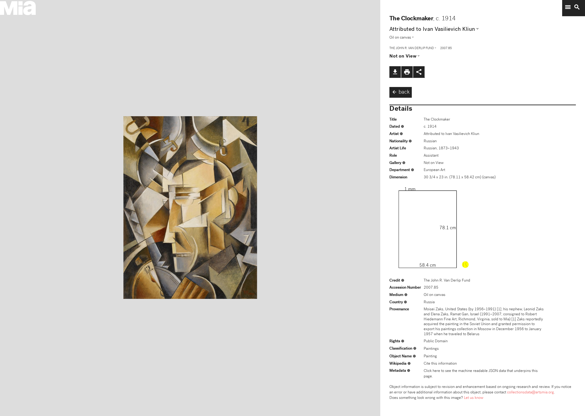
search (577, 7)
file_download (395, 71)
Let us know (473, 398)
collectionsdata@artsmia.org (530, 393)
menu (567, 7)
